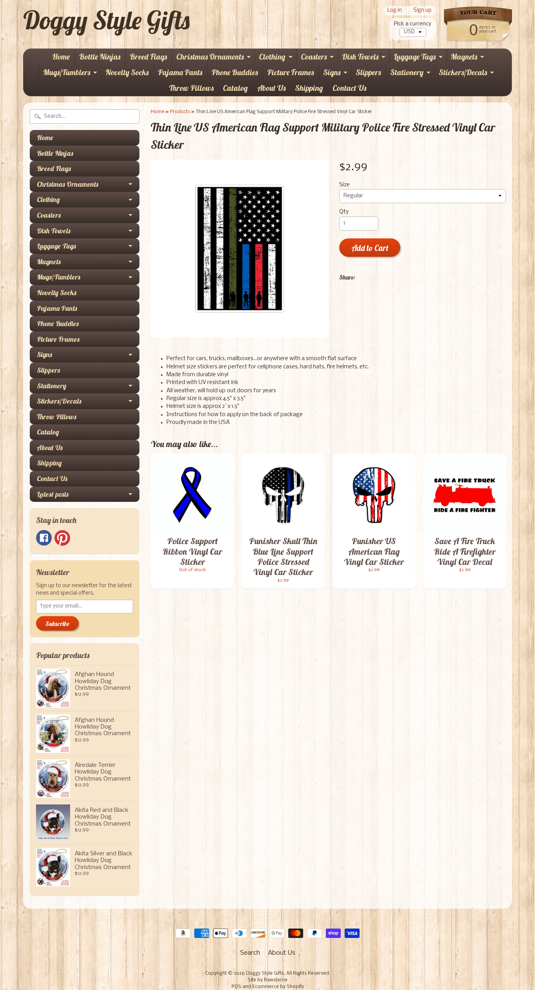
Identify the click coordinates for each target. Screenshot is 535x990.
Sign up (422, 10)
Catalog (235, 88)
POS (236, 987)
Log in (394, 10)
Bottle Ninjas (99, 56)
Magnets (464, 56)
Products (180, 111)
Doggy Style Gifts (106, 20)
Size (344, 185)
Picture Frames (290, 72)
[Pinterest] (62, 538)
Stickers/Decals (463, 72)
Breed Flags (148, 56)
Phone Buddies (234, 72)
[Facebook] (44, 538)
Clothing (272, 56)
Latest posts (53, 494)
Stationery (406, 72)
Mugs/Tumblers (66, 72)
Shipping (309, 88)
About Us (271, 88)
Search (250, 953)
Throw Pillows (191, 88)
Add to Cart (370, 248)
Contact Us (349, 88)
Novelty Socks (126, 72)
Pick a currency (412, 24)
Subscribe (57, 624)
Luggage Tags (415, 56)
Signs (331, 72)
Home (61, 56)
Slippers (368, 72)
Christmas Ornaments (210, 56)
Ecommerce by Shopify (278, 987)
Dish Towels (360, 56)
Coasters (314, 56)
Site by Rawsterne (267, 980)
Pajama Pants (180, 72)
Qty (344, 212)
